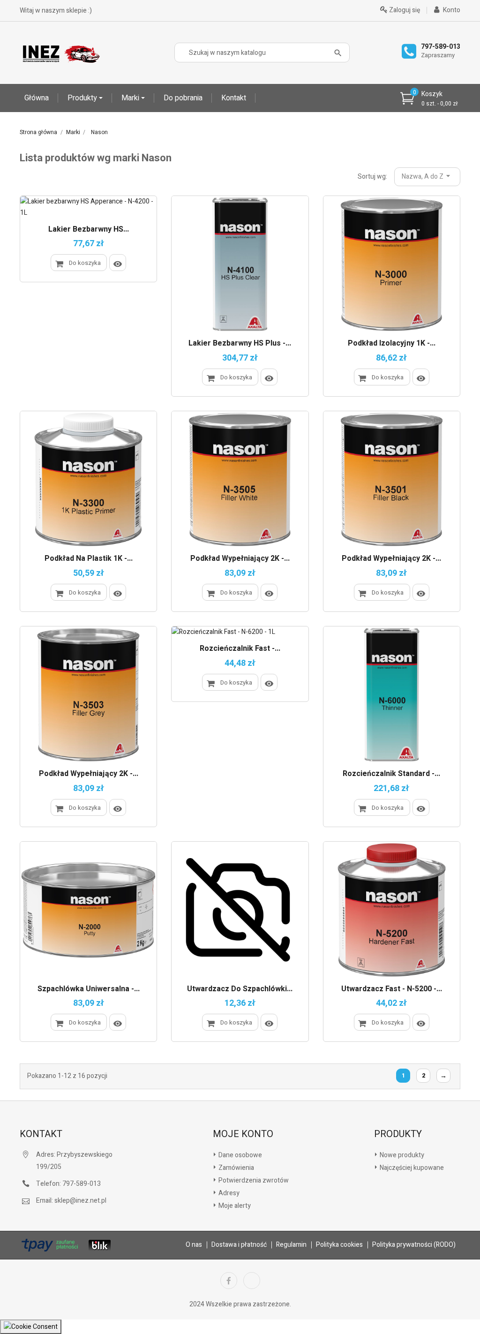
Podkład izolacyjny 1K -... (391, 343)
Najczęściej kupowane (411, 1168)
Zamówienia (235, 1168)
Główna (36, 98)
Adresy (228, 1193)
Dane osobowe (239, 1155)
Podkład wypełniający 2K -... (240, 559)
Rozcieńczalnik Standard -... (391, 774)
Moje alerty (234, 1206)
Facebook (228, 1280)
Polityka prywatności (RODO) (414, 1245)
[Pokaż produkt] (117, 262)
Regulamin (291, 1245)
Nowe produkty (401, 1155)
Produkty (83, 98)
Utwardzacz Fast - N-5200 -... (391, 989)
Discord (251, 1280)
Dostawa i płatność (239, 1245)
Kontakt (233, 98)
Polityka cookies (339, 1245)
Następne (443, 1076)
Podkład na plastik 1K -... (89, 559)
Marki (131, 98)
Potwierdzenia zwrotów (253, 1180)
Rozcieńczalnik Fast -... (240, 649)
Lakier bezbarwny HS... (88, 230)
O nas (194, 1245)
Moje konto (243, 1134)
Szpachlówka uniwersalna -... (89, 989)
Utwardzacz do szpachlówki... (239, 989)
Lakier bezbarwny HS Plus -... (239, 343)
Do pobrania (183, 98)
